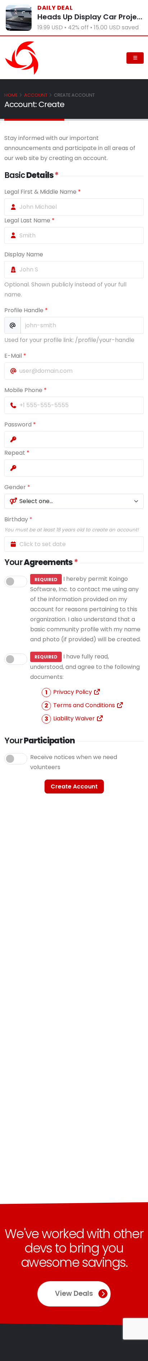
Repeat (16, 453)
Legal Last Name (29, 220)
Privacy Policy (73, 692)
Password (20, 424)
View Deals (74, 1293)
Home (11, 95)
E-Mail (15, 356)
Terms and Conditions (84, 705)
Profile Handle (26, 310)
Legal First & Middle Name (42, 192)
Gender (17, 487)
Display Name (23, 254)
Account (35, 95)
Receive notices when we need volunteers (73, 762)
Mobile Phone (25, 390)
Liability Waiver (74, 718)
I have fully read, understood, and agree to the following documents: (85, 687)
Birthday (71, 524)
